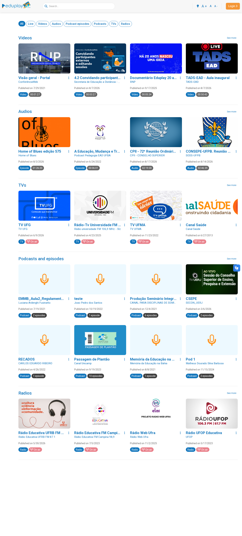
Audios (56, 24)
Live (30, 24)
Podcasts (100, 24)
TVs (113, 24)
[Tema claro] (198, 6)
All (21, 23)
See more (231, 38)
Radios (125, 24)
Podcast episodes (77, 24)
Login (231, 6)
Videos (42, 24)
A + (204, 6)
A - (216, 6)
